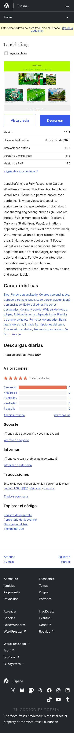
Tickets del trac (14, 528)
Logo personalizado (49, 299)
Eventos (44, 618)
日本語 (24, 488)
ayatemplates (18, 53)
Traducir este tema (16, 496)
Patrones (45, 599)
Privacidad (11, 599)
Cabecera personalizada (19, 299)
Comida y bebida (31, 309)
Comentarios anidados (18, 329)
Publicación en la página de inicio (35, 314)
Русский (35, 488)
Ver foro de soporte (16, 440)
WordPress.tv (15, 631)
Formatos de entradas (44, 319)
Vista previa (20, 120)
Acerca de (11, 579)
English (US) (11, 488)
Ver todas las (62, 415)
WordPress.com (17, 644)
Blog (6, 294)
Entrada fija (31, 324)
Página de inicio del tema (19, 171)
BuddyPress (14, 664)
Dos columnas (12, 334)
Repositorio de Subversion (21, 519)
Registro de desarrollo (18, 515)
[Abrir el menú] (68, 5)
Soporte (9, 618)
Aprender (10, 611)
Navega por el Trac (16, 524)
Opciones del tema (52, 324)
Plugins (44, 592)
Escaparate (47, 579)
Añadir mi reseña (14, 415)
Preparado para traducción (51, 329)
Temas (8, 17)
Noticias (9, 585)
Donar (45, 625)
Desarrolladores (15, 625)
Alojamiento (12, 592)
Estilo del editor (33, 304)
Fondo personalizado (24, 294)
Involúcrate (46, 611)
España (18, 681)
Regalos (46, 631)
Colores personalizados (54, 294)
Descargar (55, 120)
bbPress (11, 657)
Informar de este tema (18, 465)
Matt (9, 650)
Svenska (49, 488)
